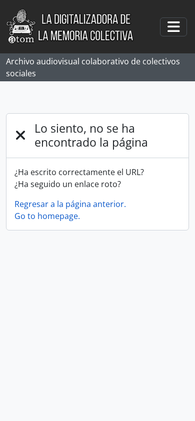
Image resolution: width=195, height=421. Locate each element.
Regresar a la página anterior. (70, 204)
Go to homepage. (47, 215)
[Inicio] (75, 26)
